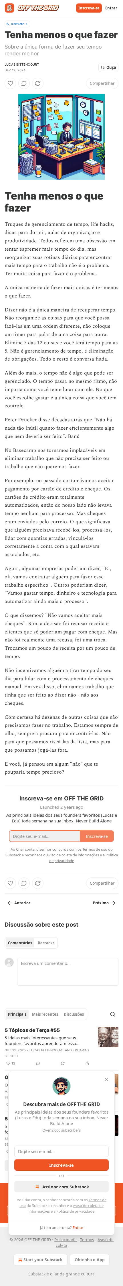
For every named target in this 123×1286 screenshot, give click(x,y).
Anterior (22, 902)
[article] (61, 1047)
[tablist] (31, 943)
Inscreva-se (89, 8)
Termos (87, 1239)
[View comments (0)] (24, 83)
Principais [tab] (17, 1014)
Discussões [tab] (74, 1014)
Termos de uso (94, 849)
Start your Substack (43, 1259)
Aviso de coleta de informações (72, 855)
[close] (106, 1079)
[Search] (112, 1014)
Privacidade (65, 1239)
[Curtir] (10, 83)
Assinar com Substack (65, 1187)
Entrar (111, 8)
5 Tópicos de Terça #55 (32, 1030)
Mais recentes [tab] (45, 1014)
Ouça (111, 67)
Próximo (101, 902)
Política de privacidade (75, 1211)
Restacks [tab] (46, 942)
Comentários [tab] (20, 942)
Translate (17, 24)
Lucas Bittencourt (22, 65)
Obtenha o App (90, 1259)
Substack (36, 1274)
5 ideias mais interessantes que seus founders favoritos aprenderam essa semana (40, 1040)
